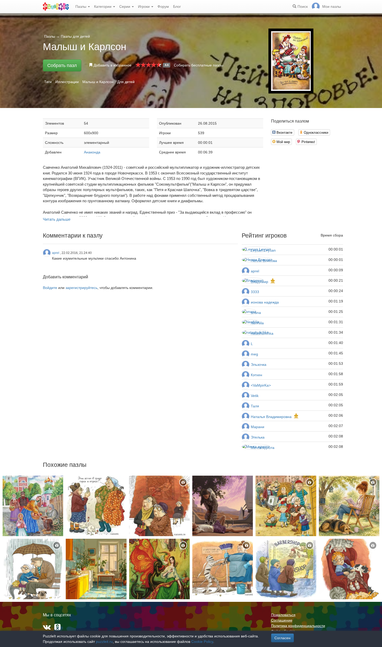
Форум (163, 6)
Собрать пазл (62, 65)
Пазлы (81, 6)
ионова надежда (265, 302)
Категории (103, 6)
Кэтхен (256, 375)
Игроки (144, 6)
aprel (255, 271)
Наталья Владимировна (271, 417)
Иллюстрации (67, 82)
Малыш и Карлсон (98, 82)
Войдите (50, 288)
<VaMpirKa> (261, 385)
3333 (255, 292)
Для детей (126, 82)
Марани (257, 427)
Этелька (258, 437)
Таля (255, 406)
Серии (125, 6)
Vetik (255, 396)
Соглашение (281, 620)
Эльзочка (258, 364)
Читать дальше (56, 219)
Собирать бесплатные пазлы (198, 65)
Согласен (282, 638)
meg (254, 354)
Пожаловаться (283, 615)
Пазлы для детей (75, 36)
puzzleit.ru (104, 641)
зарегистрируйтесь (81, 288)
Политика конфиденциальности (298, 626)
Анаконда (92, 152)
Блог (177, 6)
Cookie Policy (202, 641)
